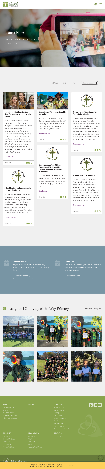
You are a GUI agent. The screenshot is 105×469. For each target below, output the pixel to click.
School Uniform (58, 423)
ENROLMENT (7, 433)
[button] (63, 83)
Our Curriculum (58, 415)
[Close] (97, 83)
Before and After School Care (62, 429)
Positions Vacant (59, 436)
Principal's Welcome (8, 407)
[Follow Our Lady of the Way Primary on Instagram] (96, 405)
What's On (31, 439)
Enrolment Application (9, 439)
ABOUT (5, 404)
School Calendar (20, 261)
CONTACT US (58, 433)
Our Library (57, 421)
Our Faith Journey (59, 410)
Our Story (5, 410)
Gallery (30, 444)
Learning (56, 413)
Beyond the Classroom (60, 418)
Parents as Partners (59, 426)
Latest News (31, 436)
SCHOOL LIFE (58, 404)
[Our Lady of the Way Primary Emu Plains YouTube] (100, 405)
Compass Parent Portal (35, 447)
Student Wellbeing (59, 407)
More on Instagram (93, 308)
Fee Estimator (7, 444)
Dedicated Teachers (8, 413)
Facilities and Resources (10, 415)
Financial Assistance (9, 447)
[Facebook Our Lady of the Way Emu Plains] (91, 405)
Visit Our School (7, 436)
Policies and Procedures (10, 418)
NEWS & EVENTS (33, 433)
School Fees (6, 442)
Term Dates (69, 261)
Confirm (71, 465)
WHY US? (31, 404)
